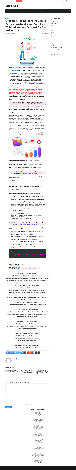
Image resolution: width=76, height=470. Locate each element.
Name (6, 395)
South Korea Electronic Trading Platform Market (27, 338)
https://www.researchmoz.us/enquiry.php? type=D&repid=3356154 (28, 173)
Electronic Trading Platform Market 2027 (17, 297)
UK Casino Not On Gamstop (38, 439)
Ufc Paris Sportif (38, 447)
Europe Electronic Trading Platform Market (27, 307)
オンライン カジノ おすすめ (38, 426)
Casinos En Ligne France (38, 446)
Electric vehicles (54, 23)
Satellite (52, 39)
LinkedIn (15, 267)
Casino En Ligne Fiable (38, 425)
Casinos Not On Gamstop (55, 54)
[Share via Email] (36, 352)
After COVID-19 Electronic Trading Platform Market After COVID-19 (27, 275)
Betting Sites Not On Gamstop (56, 47)
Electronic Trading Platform (40, 290)
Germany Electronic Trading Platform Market (38, 311)
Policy (52, 38)
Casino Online (38, 429)
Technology (53, 43)
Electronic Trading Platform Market (17, 292)
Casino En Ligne (38, 441)
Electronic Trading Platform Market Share (17, 304)
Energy (52, 25)
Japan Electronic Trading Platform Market (38, 314)
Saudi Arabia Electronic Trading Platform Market (27, 331)
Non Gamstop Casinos (55, 52)
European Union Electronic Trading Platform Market (27, 309)
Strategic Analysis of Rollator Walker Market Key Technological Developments (26, 371)
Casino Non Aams (38, 413)
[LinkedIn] (22, 352)
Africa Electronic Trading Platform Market (27, 273)
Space (52, 41)
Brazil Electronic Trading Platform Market (38, 280)
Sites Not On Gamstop (38, 428)
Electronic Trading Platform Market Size (37, 304)
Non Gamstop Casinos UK (38, 421)
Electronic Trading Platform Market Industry (27, 299)
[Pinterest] (28, 352)
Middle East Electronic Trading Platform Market (27, 319)
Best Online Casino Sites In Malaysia (38, 455)
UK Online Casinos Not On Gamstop (38, 416)
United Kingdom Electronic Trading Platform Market (27, 345)
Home (7, 14)
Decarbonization (54, 21)
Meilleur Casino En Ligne (38, 457)
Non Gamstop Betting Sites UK (56, 49)
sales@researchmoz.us (16, 265)
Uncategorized (53, 45)
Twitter (19, 267)
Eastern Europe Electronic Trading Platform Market (20, 290)
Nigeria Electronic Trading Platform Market (27, 321)
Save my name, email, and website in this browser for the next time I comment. (20, 404)
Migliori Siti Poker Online (38, 461)
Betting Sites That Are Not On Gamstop (38, 423)
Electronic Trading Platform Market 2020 (36, 292)
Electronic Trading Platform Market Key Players (27, 302)
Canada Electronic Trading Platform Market (27, 283)
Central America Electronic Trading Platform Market (27, 285)
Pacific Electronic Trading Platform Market (38, 326)
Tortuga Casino (38, 456)
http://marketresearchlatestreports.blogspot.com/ (30, 268)
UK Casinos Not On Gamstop (38, 427)
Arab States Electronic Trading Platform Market (17, 278)
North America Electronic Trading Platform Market (27, 323)
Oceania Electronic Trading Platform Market (16, 326)
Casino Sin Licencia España (38, 411)
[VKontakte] (33, 352)
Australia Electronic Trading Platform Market (17, 280)
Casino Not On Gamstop (38, 418)
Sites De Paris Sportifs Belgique (38, 442)
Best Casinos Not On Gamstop (38, 419)
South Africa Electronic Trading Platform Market (27, 333)
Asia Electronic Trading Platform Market (39, 278)
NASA (52, 34)
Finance (52, 28)
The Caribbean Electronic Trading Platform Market (27, 343)
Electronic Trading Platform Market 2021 (17, 295)
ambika (8, 33)
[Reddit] (30, 352)
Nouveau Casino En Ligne (38, 460)
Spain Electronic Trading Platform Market (27, 340)
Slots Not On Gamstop (38, 420)
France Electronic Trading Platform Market (16, 311)
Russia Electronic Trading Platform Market (27, 328)
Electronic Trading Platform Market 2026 (37, 295)
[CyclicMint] (13, 5)
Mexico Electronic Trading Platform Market (27, 316)
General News (53, 30)
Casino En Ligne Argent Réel (38, 454)
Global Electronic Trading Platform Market (17, 314)
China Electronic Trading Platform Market (27, 287)
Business (10, 14)
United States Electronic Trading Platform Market (27, 347)
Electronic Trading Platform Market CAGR (38, 297)
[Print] (38, 352)
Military (52, 32)
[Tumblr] (25, 352)
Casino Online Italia (38, 440)
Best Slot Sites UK (38, 433)
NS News (53, 36)
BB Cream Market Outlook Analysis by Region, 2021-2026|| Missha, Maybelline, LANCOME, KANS (41, 372)
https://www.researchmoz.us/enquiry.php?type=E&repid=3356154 (27, 224)
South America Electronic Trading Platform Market (27, 335)
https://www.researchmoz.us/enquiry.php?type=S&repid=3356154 (28, 103)
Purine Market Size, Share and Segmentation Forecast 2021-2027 (11, 371)
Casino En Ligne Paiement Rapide (38, 448)
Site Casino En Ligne (38, 450)
